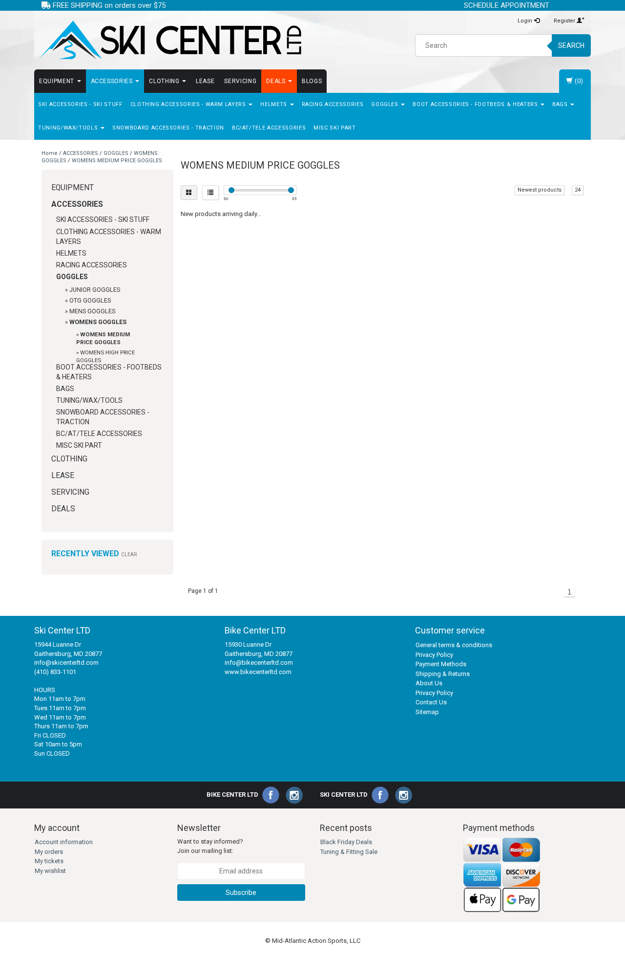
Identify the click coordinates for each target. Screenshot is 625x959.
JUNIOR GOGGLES (94, 289)
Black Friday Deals (346, 842)
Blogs (312, 81)
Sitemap (427, 712)
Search (571, 45)
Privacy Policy (434, 654)
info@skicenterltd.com (66, 662)
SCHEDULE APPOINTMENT (506, 5)
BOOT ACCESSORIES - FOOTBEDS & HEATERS (476, 104)
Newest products (540, 190)
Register (565, 21)
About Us (429, 683)
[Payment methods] (502, 874)
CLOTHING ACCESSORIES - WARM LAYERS (189, 104)
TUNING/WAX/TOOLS (69, 128)
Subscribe (241, 892)
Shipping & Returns (443, 673)
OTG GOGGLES (90, 300)
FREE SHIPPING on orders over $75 (108, 5)
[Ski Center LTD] (169, 40)
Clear (129, 554)
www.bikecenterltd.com (258, 672)
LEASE (205, 81)
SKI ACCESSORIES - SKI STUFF (80, 104)
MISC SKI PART (334, 128)
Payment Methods (441, 664)
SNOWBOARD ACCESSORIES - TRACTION (168, 128)
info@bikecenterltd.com (259, 662)
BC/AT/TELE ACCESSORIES (269, 128)
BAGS (560, 104)
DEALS (276, 81)
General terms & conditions (454, 645)
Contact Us (431, 702)
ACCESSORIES (113, 81)
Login (526, 21)
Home (50, 153)
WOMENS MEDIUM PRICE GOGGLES (117, 160)
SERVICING (240, 81)
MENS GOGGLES (92, 311)
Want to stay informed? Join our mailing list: (210, 846)
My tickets (49, 861)
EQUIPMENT (57, 81)
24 (578, 190)
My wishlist (50, 870)
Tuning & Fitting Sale (348, 851)
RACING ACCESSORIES (333, 104)
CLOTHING (165, 81)
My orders (49, 851)
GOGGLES (385, 104)
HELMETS (274, 104)
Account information (64, 842)
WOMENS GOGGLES (97, 322)
